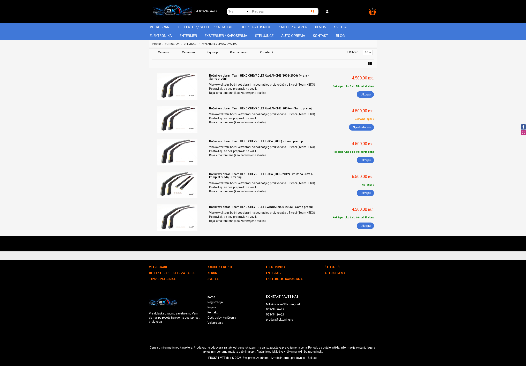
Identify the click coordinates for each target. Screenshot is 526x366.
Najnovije (212, 52)
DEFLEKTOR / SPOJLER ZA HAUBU (205, 27)
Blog (340, 36)
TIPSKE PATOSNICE (255, 27)
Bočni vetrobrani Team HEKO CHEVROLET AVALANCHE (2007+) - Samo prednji (261, 108)
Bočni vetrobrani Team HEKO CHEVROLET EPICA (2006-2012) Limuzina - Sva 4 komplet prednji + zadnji (261, 175)
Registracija (215, 302)
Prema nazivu (239, 52)
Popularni (266, 52)
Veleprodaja (215, 322)
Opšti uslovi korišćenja (222, 317)
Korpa (211, 297)
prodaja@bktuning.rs (279, 319)
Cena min (164, 52)
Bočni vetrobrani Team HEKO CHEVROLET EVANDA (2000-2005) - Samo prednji (261, 207)
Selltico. (313, 357)
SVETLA (340, 27)
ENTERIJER (188, 36)
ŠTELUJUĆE (264, 36)
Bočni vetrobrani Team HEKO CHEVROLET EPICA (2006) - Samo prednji (256, 141)
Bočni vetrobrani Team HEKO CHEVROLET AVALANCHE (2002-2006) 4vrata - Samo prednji (259, 77)
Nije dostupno (362, 127)
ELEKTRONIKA (161, 36)
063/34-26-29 (275, 309)
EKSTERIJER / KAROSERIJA (226, 36)
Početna (156, 43)
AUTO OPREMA (293, 36)
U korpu (366, 94)
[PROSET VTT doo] (172, 11)
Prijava (212, 307)
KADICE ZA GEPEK (293, 27)
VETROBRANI (160, 27)
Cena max (188, 52)
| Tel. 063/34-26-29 (205, 11)
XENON (320, 27)
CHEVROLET (191, 43)
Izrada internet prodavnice (288, 357)
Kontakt (320, 36)
